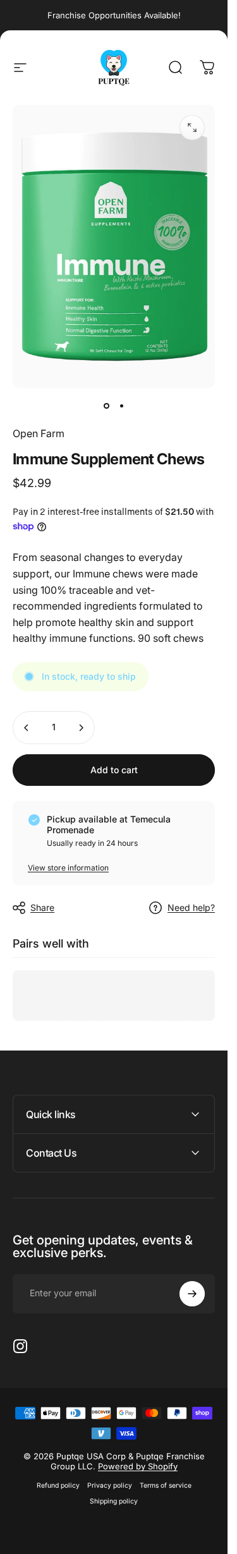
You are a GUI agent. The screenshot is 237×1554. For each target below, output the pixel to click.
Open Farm (38, 433)
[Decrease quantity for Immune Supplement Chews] (26, 728)
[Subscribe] (192, 1293)
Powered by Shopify (138, 1466)
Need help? (191, 907)
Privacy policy (109, 1485)
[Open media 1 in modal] (192, 127)
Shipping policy (114, 1501)
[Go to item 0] (106, 405)
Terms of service (165, 1485)
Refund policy (58, 1485)
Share (42, 907)
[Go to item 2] (121, 405)
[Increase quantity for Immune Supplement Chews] (81, 728)
